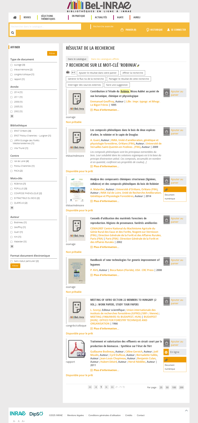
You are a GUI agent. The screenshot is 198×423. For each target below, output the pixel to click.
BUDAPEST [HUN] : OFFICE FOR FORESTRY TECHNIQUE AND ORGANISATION (123, 320)
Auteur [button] (14, 217)
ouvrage (18, 64)
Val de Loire (20, 161)
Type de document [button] (22, 59)
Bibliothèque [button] (18, 125)
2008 (17, 106)
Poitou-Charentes (23, 165)
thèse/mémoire (22, 69)
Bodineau (19, 222)
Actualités (101, 17)
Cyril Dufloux (117, 355)
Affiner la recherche (133, 72)
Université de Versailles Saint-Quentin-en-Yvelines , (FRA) (125, 145)
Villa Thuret (19, 148)
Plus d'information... (106, 110)
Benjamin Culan (146, 358)
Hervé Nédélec (137, 361)
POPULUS (19, 188)
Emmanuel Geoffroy (102, 101)
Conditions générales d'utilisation (104, 415)
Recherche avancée (103, 26)
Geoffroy (18, 227)
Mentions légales (75, 415)
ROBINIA (18, 183)
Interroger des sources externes (84, 84)
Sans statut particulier (25, 261)
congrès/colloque (22, 74)
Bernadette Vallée (146, 355)
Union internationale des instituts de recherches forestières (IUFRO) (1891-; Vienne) (124, 311)
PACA (17, 170)
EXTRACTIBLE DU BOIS (25, 198)
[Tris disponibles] (73, 72)
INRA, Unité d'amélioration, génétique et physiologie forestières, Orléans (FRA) (124, 141)
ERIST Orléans (21, 130)
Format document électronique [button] (30, 255)
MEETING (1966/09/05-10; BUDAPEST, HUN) (115, 316)
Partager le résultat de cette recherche (129, 78)
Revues (27, 17)
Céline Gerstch (133, 351)
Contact (140, 415)
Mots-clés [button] (16, 178)
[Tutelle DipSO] (37, 414)
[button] (11, 116)
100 (174, 387)
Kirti (16, 236)
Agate (120, 17)
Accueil (15, 17)
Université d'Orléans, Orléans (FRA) (136, 189)
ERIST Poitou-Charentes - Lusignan (31, 135)
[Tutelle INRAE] (18, 413)
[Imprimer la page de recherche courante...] (68, 71)
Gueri (17, 231)
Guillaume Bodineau (102, 351)
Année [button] (14, 86)
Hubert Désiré (108, 361)
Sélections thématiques (48, 17)
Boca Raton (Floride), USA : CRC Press (132, 270)
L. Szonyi (95, 310)
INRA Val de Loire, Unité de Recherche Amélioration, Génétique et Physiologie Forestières (125, 194)
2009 (17, 101)
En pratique (78, 16)
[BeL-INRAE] (99, 5)
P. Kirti (94, 270)
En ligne (174, 352)
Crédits (128, 415)
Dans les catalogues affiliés (105, 59)
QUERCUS (19, 202)
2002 (17, 111)
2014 (17, 92)
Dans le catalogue (77, 59)
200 (181, 387)
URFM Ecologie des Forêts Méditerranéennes (26, 142)
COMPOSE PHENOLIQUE (26, 193)
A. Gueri (95, 140)
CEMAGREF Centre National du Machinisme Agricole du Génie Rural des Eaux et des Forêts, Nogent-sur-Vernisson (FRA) (124, 232)
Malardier (19, 241)
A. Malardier (97, 189)
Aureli (136, 17)
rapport (18, 79)
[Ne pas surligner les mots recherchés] (138, 65)
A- (14, 421)
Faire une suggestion (117, 84)
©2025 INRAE (56, 415)
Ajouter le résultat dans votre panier (98, 72)
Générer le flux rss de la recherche (86, 78)
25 (161, 387)
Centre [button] (14, 155)
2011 (17, 96)
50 (167, 387)
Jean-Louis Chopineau (113, 358)
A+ (23, 421)
